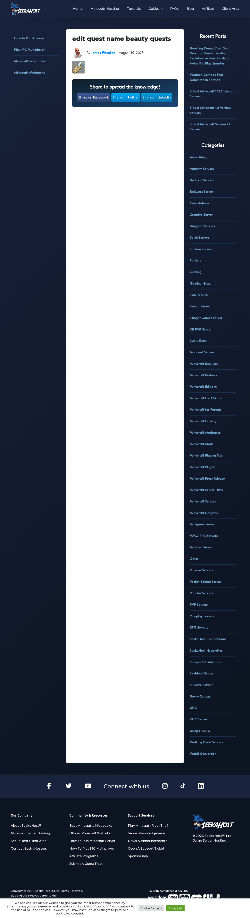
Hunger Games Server (206, 318)
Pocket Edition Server (205, 582)
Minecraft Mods (201, 444)
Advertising (198, 157)
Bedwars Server (201, 191)
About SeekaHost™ (26, 826)
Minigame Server (202, 524)
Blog (190, 9)
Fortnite (195, 260)
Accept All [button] (175, 908)
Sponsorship (138, 856)
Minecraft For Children (206, 398)
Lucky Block (198, 341)
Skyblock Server (201, 673)
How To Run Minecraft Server (92, 841)
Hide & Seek (199, 295)
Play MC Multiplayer (29, 50)
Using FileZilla (200, 731)
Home (78, 9)
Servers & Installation (205, 662)
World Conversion (203, 754)
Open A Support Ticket (146, 848)
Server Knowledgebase (146, 833)
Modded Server (201, 547)
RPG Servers (199, 627)
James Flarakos (103, 53)
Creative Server (201, 215)
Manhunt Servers (202, 352)
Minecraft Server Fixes (206, 490)
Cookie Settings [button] (151, 908)
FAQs (174, 9)
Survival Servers (201, 685)
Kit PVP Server (201, 329)
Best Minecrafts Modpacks (90, 826)
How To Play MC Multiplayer (91, 848)
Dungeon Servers (202, 226)
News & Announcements (147, 841)
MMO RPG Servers (204, 536)
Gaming (196, 272)
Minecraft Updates (204, 513)
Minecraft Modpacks (29, 72)
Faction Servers (201, 249)
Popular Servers (201, 593)
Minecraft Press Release (207, 478)
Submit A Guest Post (86, 864)
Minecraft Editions (203, 387)
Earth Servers (199, 237)
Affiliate (208, 9)
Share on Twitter (126, 97)
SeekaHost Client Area (28, 841)
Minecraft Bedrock (203, 375)
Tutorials (134, 9)
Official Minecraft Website (89, 833)
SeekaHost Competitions (208, 639)
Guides (154, 9)
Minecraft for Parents (205, 409)
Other (194, 559)
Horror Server (200, 306)
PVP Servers (199, 604)
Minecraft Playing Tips (206, 455)
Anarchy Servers (202, 169)
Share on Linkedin (157, 97)
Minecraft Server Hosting (30, 833)
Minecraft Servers (203, 501)
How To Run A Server (29, 38)
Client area (230, 9)
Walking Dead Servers (206, 742)
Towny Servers (200, 696)
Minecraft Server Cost (30, 61)
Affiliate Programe (83, 856)
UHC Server (198, 719)
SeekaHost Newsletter (206, 650)
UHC (193, 708)
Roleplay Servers (202, 616)
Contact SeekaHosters (29, 848)
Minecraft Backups (204, 364)
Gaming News (200, 283)
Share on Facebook (93, 97)
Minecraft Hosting (104, 9)
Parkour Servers (201, 570)
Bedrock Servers (202, 180)
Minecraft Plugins (202, 467)
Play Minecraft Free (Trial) (148, 826)
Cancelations (199, 203)
